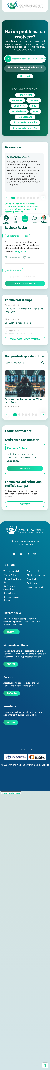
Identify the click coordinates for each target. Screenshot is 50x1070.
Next (43, 198)
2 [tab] (18, 198)
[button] (25, 76)
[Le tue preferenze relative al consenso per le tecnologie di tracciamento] (45, 1065)
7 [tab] (34, 198)
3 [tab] (21, 198)
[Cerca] (8, 58)
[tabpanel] (24, 172)
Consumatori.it (25, 5)
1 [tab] (13, 198)
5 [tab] (28, 198)
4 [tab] (24, 198)
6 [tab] (31, 198)
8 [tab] (38, 198)
